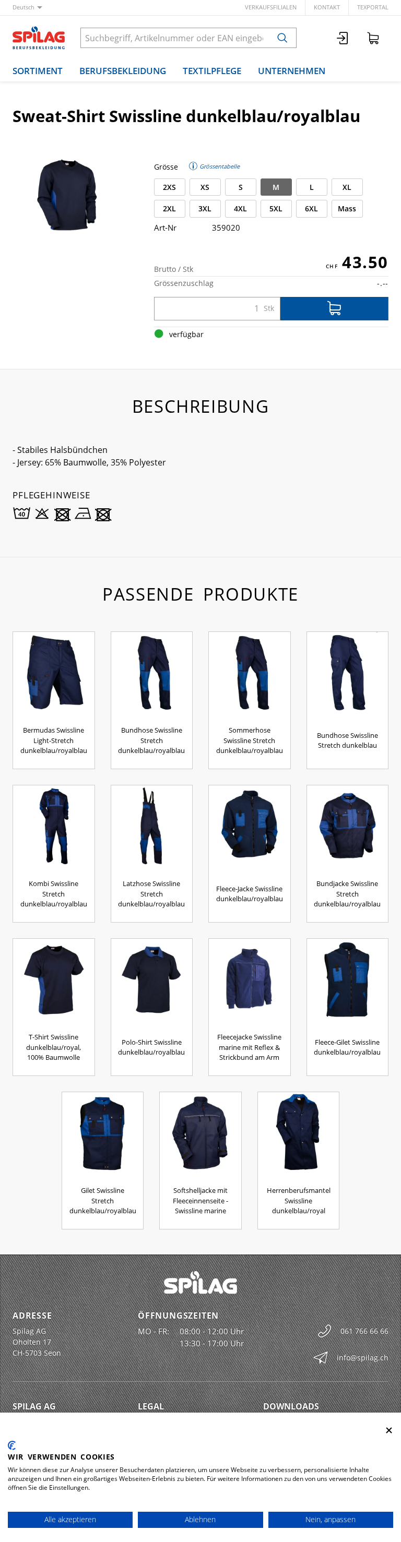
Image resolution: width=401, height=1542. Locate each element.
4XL (240, 208)
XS (204, 187)
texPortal (372, 7)
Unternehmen (291, 71)
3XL (204, 208)
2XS (169, 187)
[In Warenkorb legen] (334, 308)
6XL (311, 208)
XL (347, 187)
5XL (275, 208)
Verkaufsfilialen (271, 7)
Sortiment (38, 71)
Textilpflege (212, 71)
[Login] (343, 37)
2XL (169, 208)
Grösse (166, 167)
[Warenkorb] (373, 37)
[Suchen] (282, 38)
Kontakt (327, 7)
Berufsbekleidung (122, 71)
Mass (347, 208)
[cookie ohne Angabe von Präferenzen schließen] (389, 1431)
